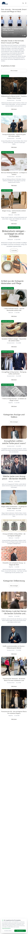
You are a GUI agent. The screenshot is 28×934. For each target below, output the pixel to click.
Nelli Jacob (5, 32)
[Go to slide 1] (22, 35)
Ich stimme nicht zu (8, 930)
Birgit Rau (11, 402)
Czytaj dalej (14, 250)
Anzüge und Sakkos (7, 114)
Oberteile (6, 26)
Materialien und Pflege (7, 152)
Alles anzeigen (14, 70)
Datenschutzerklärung (6, 928)
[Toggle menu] (25, 3)
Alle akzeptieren (20, 930)
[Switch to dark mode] (23, 3)
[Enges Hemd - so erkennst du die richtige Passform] (14, 26)
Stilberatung (5, 76)
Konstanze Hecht (10, 100)
